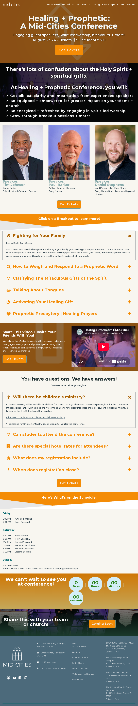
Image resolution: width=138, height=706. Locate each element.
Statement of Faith (80, 657)
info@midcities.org (49, 662)
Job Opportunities (80, 668)
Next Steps (108, 4)
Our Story (76, 652)
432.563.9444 (59, 668)
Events (85, 4)
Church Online (126, 4)
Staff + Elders (77, 663)
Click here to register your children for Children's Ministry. (35, 417)
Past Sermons (56, 4)
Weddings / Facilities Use (83, 674)
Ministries (73, 4)
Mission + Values (79, 646)
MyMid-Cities (77, 679)
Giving (96, 4)
